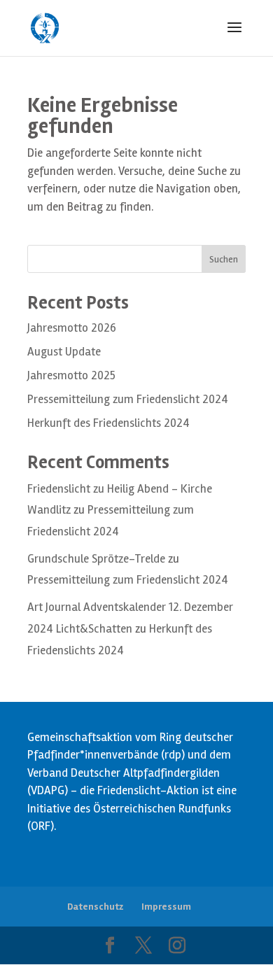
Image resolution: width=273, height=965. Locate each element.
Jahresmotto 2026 (71, 328)
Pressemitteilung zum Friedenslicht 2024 (127, 399)
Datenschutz (95, 907)
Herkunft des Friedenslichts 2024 (108, 423)
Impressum (166, 907)
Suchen (223, 259)
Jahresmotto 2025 (71, 375)
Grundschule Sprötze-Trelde (96, 558)
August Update (64, 351)
